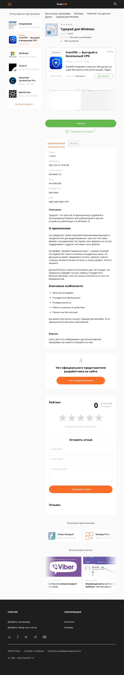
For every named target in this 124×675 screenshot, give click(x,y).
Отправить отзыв (81, 489)
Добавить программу (19, 621)
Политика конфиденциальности (64, 651)
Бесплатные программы (58, 13)
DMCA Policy (14, 651)
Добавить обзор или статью (22, 627)
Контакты (69, 621)
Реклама (68, 627)
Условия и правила (34, 651)
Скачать (81, 123)
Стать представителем (81, 380)
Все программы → (24, 104)
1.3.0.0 (66, 33)
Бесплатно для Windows (80, 37)
